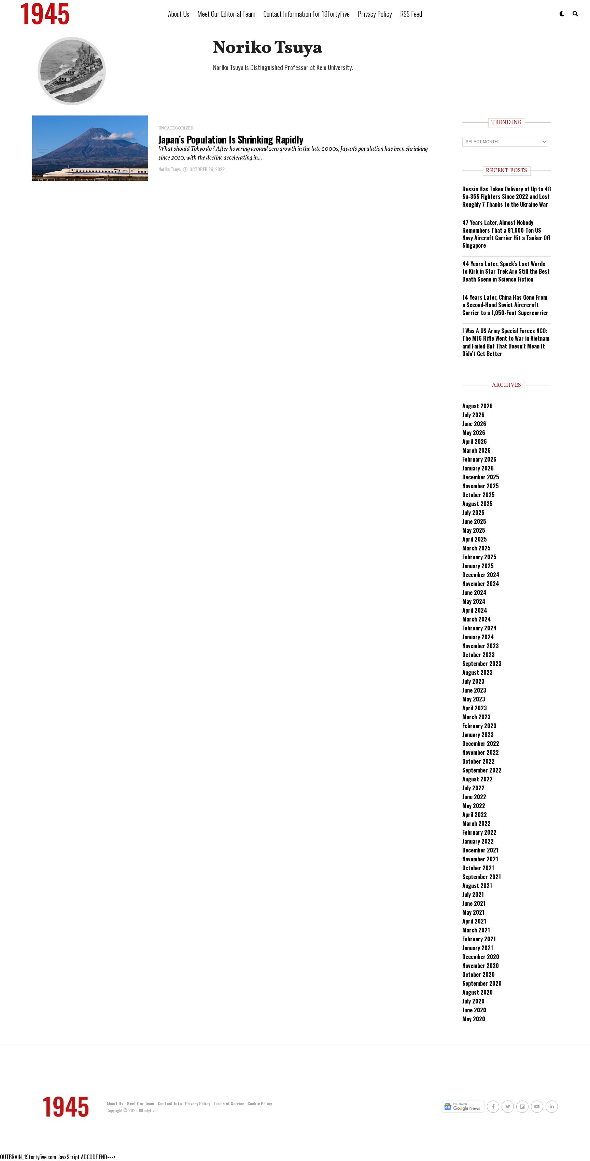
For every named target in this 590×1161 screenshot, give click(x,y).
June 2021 (474, 903)
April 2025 (474, 539)
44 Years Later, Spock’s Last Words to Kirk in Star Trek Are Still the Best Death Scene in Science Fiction (506, 271)
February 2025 (479, 557)
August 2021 (477, 886)
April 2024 (474, 610)
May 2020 (473, 1019)
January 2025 (478, 566)
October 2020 (478, 974)
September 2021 (481, 877)
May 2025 (473, 530)
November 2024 (480, 583)
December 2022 (480, 743)
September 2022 (482, 770)
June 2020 (474, 1010)
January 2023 (478, 734)
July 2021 (473, 894)
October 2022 (478, 761)
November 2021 (480, 859)
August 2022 (477, 779)
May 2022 (473, 806)
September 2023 (482, 663)
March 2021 (476, 930)
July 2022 (473, 788)
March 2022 (476, 823)
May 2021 (473, 912)
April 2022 (474, 814)
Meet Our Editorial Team (226, 14)
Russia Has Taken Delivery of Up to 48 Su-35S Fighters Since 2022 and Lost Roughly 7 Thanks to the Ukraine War (506, 196)
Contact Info (170, 1103)
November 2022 (480, 752)
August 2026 (477, 406)
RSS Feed (411, 14)
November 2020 (480, 965)
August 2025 (477, 504)
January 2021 (477, 948)
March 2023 (476, 717)
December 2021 (480, 850)
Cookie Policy (260, 1103)
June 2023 (474, 690)
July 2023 (473, 681)
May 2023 (473, 699)
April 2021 (474, 921)
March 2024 (476, 619)
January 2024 (478, 637)
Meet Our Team (140, 1103)
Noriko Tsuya (169, 169)
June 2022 (474, 797)
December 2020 (480, 957)
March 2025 (476, 548)
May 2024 (474, 601)
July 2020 (473, 1001)
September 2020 (482, 983)
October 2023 (478, 655)
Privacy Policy (375, 14)
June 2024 (474, 592)
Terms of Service (228, 1103)
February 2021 (479, 939)
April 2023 (474, 708)
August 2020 (477, 992)
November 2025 (480, 486)
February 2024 (479, 628)
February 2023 (479, 726)
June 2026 (474, 424)
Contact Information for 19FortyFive (307, 14)
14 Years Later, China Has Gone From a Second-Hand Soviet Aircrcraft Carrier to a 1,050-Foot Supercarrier (505, 305)
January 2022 (478, 841)
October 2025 (478, 495)
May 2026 (473, 432)
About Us (178, 14)
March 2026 (476, 450)
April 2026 (474, 441)
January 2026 (478, 468)
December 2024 (481, 575)
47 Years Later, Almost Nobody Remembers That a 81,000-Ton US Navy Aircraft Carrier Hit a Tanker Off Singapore (506, 233)
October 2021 (478, 868)
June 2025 (474, 521)
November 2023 (480, 646)
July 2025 (473, 512)
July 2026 (473, 415)
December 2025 (480, 477)
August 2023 (477, 672)
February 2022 (479, 832)
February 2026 (479, 459)
